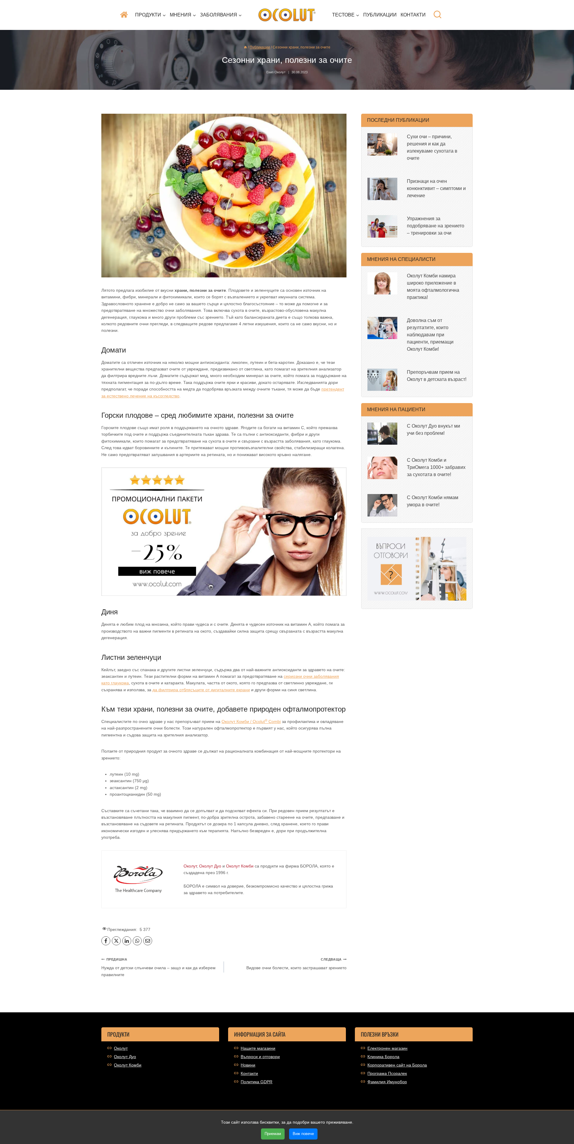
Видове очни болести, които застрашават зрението (296, 964)
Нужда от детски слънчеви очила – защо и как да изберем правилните (158, 967)
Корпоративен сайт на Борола (397, 1065)
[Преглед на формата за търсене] (437, 15)
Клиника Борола (383, 1056)
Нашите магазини (258, 1048)
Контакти (413, 14)
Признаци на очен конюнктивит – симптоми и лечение (436, 188)
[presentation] (382, 144)
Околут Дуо (125, 1056)
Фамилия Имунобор (387, 1081)
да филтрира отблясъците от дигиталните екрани (201, 689)
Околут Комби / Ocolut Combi (251, 721)
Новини (248, 1065)
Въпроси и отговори (260, 1056)
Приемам (273, 1133)
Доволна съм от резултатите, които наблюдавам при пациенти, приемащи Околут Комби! (430, 335)
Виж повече (303, 1133)
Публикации (380, 14)
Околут (121, 1048)
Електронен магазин (387, 1048)
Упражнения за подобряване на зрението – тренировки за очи (435, 226)
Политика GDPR (256, 1081)
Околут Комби (127, 1065)
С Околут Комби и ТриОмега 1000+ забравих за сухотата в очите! (436, 467)
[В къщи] (245, 47)
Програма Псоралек (387, 1073)
